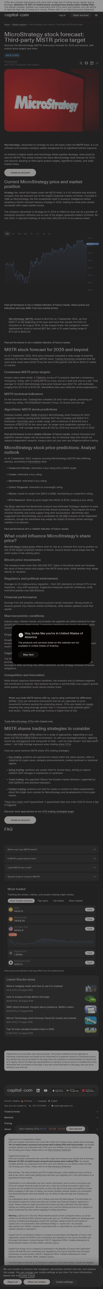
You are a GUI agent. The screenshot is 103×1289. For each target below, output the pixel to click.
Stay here (28, 654)
